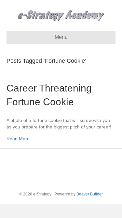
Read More (18, 138)
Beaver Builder (89, 194)
